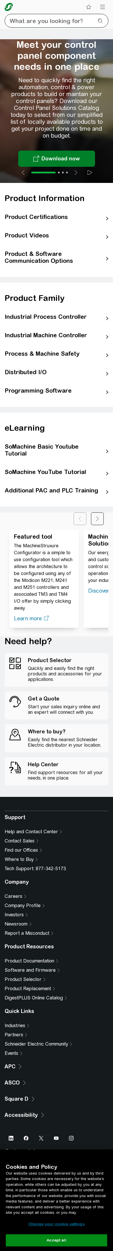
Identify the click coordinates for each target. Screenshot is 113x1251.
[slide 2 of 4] (59, 172)
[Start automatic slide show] (90, 172)
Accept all (56, 1240)
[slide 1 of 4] (43, 172)
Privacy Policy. (25, 859)
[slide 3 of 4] (63, 172)
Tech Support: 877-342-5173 (35, 987)
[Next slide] (76, 172)
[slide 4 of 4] (67, 172)
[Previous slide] (23, 172)
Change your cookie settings (56, 1224)
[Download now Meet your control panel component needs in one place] (56, 159)
